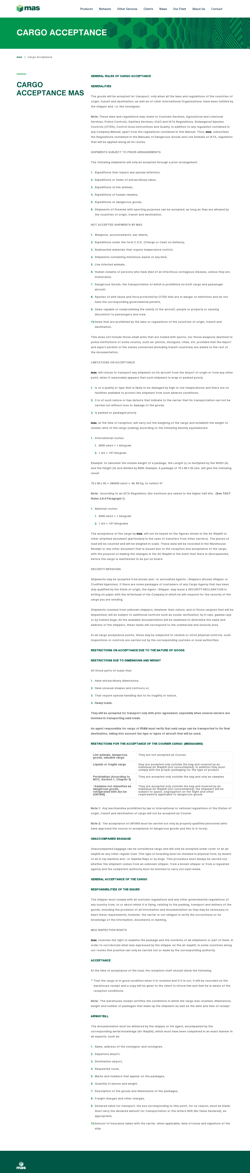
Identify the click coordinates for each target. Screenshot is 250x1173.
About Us (198, 8)
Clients (148, 8)
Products (86, 8)
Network (105, 8)
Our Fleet (179, 8)
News (163, 8)
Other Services (127, 8)
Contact (216, 8)
